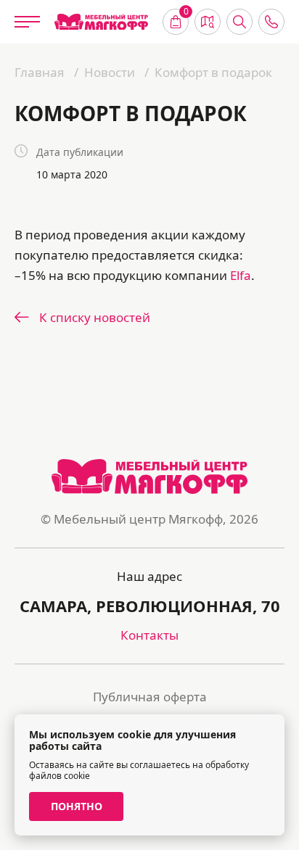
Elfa (240, 275)
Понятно (76, 806)
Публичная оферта (150, 696)
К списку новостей (94, 317)
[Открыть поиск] (239, 22)
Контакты (149, 635)
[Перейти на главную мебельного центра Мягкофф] (101, 22)
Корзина (186, 13)
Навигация (207, 22)
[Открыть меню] (27, 21)
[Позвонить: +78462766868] (271, 22)
